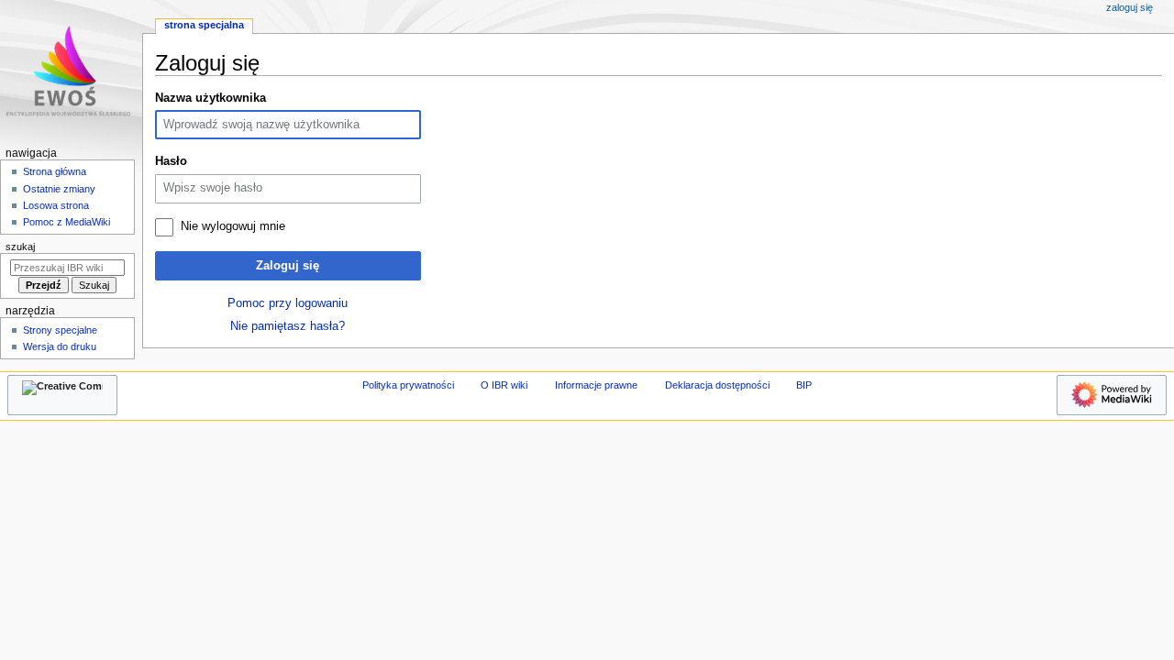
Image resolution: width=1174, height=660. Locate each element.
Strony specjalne (60, 330)
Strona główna (54, 171)
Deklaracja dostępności (717, 385)
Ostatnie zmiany (59, 188)
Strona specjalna (204, 24)
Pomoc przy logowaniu (287, 303)
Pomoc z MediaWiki (66, 221)
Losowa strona (56, 205)
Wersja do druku (59, 346)
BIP (804, 385)
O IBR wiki (504, 385)
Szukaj (20, 246)
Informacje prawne (596, 385)
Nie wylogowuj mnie (233, 226)
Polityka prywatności (408, 385)
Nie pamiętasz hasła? (287, 326)
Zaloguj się (287, 265)
